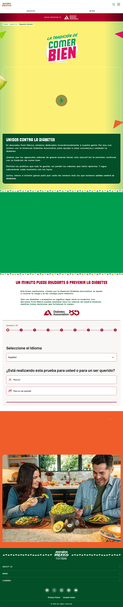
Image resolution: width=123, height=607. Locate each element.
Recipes (92, 11)
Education (31, 11)
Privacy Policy (54, 597)
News (5, 573)
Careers (6, 580)
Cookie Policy (69, 597)
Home (5, 24)
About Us (13, 24)
